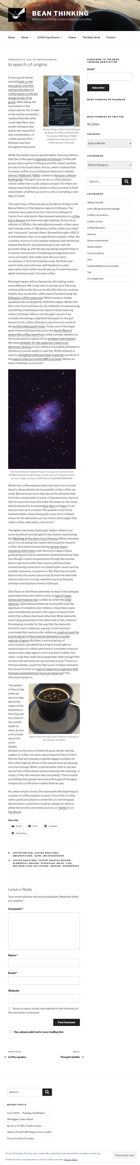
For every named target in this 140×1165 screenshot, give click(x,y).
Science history (95, 253)
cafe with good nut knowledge (103, 208)
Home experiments (97, 240)
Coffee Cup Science (48, 37)
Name (13, 955)
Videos (72, 37)
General (91, 234)
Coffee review (23, 853)
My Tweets (93, 123)
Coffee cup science (97, 214)
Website (13, 990)
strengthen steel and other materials (41, 355)
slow (37, 856)
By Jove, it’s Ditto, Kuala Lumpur (24, 1125)
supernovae (71, 866)
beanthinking (47, 59)
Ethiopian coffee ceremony (25, 297)
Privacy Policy (71, 1159)
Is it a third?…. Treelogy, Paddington (26, 1112)
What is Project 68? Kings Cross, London (29, 1131)
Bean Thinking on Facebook (106, 99)
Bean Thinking (60, 13)
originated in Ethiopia (47, 159)
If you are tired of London (20, 1138)
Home (11, 37)
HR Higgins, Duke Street (20, 1119)
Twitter (62, 807)
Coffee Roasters (47, 853)
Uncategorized (53, 856)
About (24, 37)
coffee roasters (25, 860)
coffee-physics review (55, 860)
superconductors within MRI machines (37, 359)
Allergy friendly (95, 202)
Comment (15, 909)
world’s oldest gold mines (29, 326)
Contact (111, 37)
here (45, 506)
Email (12, 973)
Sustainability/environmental (102, 265)
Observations (23, 856)
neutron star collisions (31, 866)
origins (55, 866)
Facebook (14, 811)
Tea (89, 272)
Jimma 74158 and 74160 (24, 175)
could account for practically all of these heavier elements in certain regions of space (43, 636)
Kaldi (60, 863)
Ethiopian (48, 863)
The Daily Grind (91, 37)
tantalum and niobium (61, 338)
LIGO (69, 863)
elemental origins (26, 863)
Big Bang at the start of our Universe (35, 538)
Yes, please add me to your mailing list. (39, 1032)
